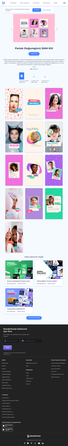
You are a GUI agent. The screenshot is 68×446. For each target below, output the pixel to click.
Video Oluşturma (55, 377)
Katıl (7, 347)
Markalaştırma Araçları (31, 363)
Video (27, 372)
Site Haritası (5, 382)
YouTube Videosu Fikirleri (8, 417)
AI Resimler (36, 3)
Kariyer (4, 368)
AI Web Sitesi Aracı (6, 408)
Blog (27, 366)
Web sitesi (28, 381)
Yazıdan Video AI (6, 406)
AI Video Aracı (5, 397)
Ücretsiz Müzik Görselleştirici (58, 363)
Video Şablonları (25, 3)
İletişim (4, 366)
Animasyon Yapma (56, 366)
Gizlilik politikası (6, 377)
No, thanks (47, 10)
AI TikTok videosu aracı (8, 414)
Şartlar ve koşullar (6, 379)
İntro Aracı (53, 371)
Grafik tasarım (29, 378)
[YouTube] (39, 443)
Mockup (28, 384)
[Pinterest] (31, 443)
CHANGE (36, 10)
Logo (27, 375)
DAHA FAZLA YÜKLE (34, 318)
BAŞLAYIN (34, 53)
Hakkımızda (5, 363)
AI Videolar (13, 3)
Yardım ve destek (6, 371)
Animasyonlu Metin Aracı (57, 374)
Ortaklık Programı (6, 374)
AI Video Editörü (6, 403)
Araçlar (55, 3)
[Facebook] (24, 443)
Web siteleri (46, 3)
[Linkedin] (43, 443)
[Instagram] (28, 443)
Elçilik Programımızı (7, 388)
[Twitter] (35, 443)
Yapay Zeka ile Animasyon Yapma (10, 400)
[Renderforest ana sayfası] (3, 3)
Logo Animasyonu (55, 368)
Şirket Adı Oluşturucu (7, 411)
